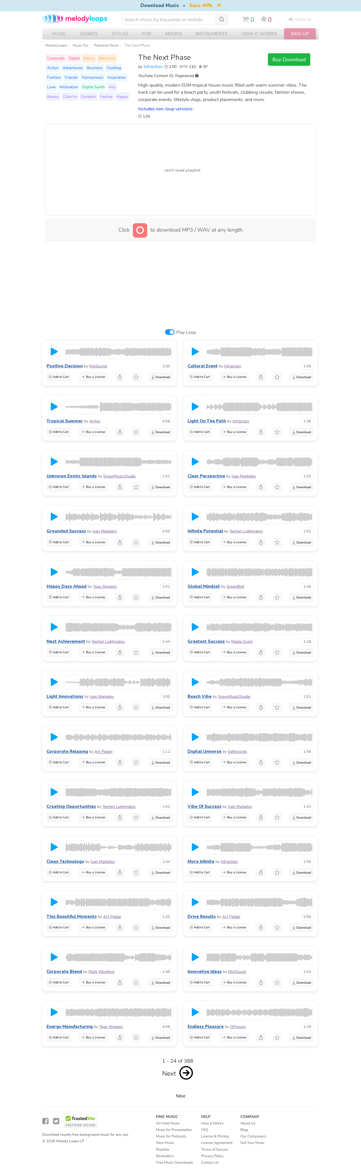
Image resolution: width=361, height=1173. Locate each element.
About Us (247, 1123)
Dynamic (88, 96)
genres (89, 34)
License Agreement (216, 1142)
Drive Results (202, 916)
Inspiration (116, 77)
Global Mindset (204, 586)
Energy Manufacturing (70, 1026)
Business (95, 68)
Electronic (107, 58)
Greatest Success (206, 641)
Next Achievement (66, 641)
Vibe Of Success (204, 806)
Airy (112, 87)
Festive (106, 96)
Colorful (70, 96)
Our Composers (253, 1136)
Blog (244, 1129)
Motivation (69, 87)
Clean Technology (65, 861)
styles (120, 34)
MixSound (98, 366)
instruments (212, 34)
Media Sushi (242, 641)
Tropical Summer (65, 421)
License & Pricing (215, 1136)
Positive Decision (65, 366)
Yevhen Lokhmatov (246, 531)
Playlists (162, 1149)
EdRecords (237, 751)
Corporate (56, 58)
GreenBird (235, 586)
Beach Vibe (200, 696)
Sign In (303, 20)
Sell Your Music (252, 1142)
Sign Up (300, 34)
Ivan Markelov (244, 476)
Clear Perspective (206, 476)
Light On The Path (207, 421)
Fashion (54, 77)
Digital (74, 58)
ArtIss (94, 421)
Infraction (153, 66)
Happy (122, 96)
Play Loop (186, 332)
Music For (80, 45)
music (59, 34)
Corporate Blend (64, 971)
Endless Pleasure (206, 1026)
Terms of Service (214, 1149)
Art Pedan (103, 751)
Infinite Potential (205, 531)
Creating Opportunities (71, 806)
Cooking (114, 68)
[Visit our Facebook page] (45, 1121)
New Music (165, 1142)
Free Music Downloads (174, 1162)
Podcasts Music (106, 45)
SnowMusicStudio (119, 476)
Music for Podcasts (171, 1136)
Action (53, 68)
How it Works (259, 34)
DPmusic (238, 1026)
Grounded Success (66, 531)
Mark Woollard (101, 971)
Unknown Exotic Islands (72, 476)
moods (173, 34)
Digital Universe (204, 751)
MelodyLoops (56, 45)
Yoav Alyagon (105, 586)
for (146, 34)
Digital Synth (93, 87)
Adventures (73, 68)
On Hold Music (168, 1123)
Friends (71, 77)
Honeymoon (93, 77)
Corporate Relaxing (67, 751)
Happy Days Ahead (67, 586)
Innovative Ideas (205, 971)
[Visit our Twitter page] (56, 1121)
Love (51, 87)
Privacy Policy (212, 1156)
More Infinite (201, 861)
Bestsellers (165, 1156)
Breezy (53, 96)
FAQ (204, 1129)
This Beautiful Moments (72, 916)
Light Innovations (65, 696)
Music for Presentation (174, 1129)
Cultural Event (203, 366)
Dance (88, 58)
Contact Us (210, 1162)
